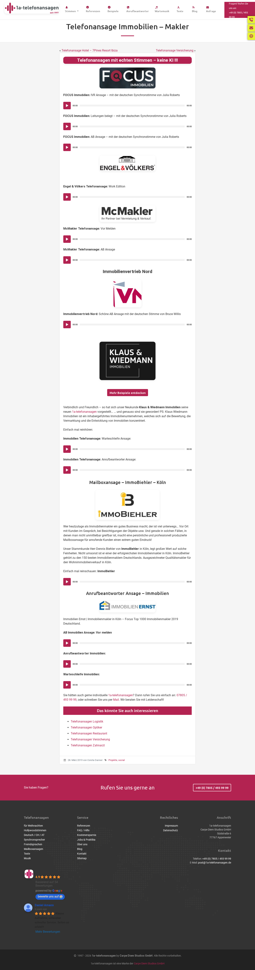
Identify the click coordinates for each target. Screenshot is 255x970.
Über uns (82, 844)
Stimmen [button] (70, 11)
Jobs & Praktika (86, 839)
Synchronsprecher (34, 839)
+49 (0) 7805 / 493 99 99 (212, 788)
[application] (127, 105)
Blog (194, 11)
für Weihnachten (33, 825)
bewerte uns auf (48, 896)
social (121, 760)
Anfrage (211, 11)
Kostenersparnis (86, 834)
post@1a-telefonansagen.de (214, 862)
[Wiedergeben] (67, 106)
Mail (116, 699)
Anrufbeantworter (137, 11)
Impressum (171, 825)
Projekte (112, 760)
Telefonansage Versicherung (174, 50)
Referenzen (93, 11)
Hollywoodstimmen (35, 830)
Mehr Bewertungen (47, 931)
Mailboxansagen (33, 848)
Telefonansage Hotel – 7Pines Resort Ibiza (90, 50)
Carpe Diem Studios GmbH (149, 963)
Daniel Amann (44, 905)
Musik (27, 858)
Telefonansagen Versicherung (90, 739)
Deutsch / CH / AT (34, 834)
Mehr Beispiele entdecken (128, 393)
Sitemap (82, 858)
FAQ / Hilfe (83, 830)
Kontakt (81, 853)
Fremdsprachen (33, 844)
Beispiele (113, 11)
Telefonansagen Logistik (87, 721)
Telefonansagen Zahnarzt (88, 745)
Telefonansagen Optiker (86, 727)
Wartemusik (162, 11)
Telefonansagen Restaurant (89, 733)
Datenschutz (170, 830)
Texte (180, 11)
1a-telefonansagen (84, 411)
